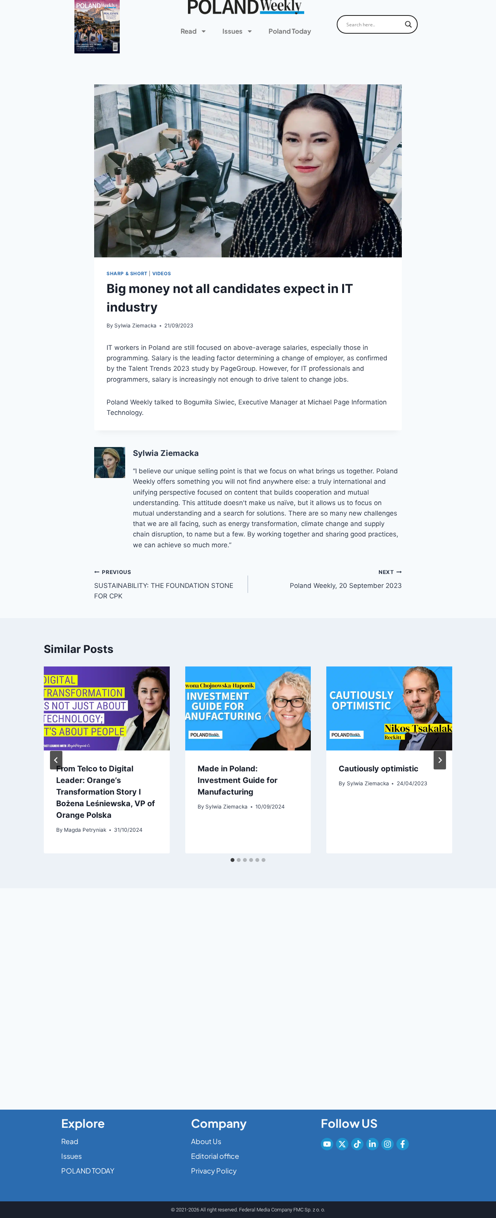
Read (188, 31)
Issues (232, 31)
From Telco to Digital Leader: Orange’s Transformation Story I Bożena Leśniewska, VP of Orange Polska (105, 792)
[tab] (232, 860)
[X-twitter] (342, 1144)
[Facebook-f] (402, 1144)
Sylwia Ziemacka (135, 325)
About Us (206, 1141)
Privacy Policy (214, 1170)
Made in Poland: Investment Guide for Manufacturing (237, 780)
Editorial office (215, 1155)
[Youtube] (327, 1144)
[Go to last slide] (56, 760)
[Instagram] (387, 1144)
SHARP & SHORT (127, 273)
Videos (161, 273)
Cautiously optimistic (378, 768)
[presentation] (107, 708)
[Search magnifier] (408, 24)
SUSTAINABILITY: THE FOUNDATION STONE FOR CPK (163, 584)
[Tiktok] (357, 1144)
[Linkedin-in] (372, 1144)
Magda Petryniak (85, 830)
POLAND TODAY (87, 1170)
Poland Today (290, 31)
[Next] (440, 760)
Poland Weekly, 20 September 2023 (346, 579)
